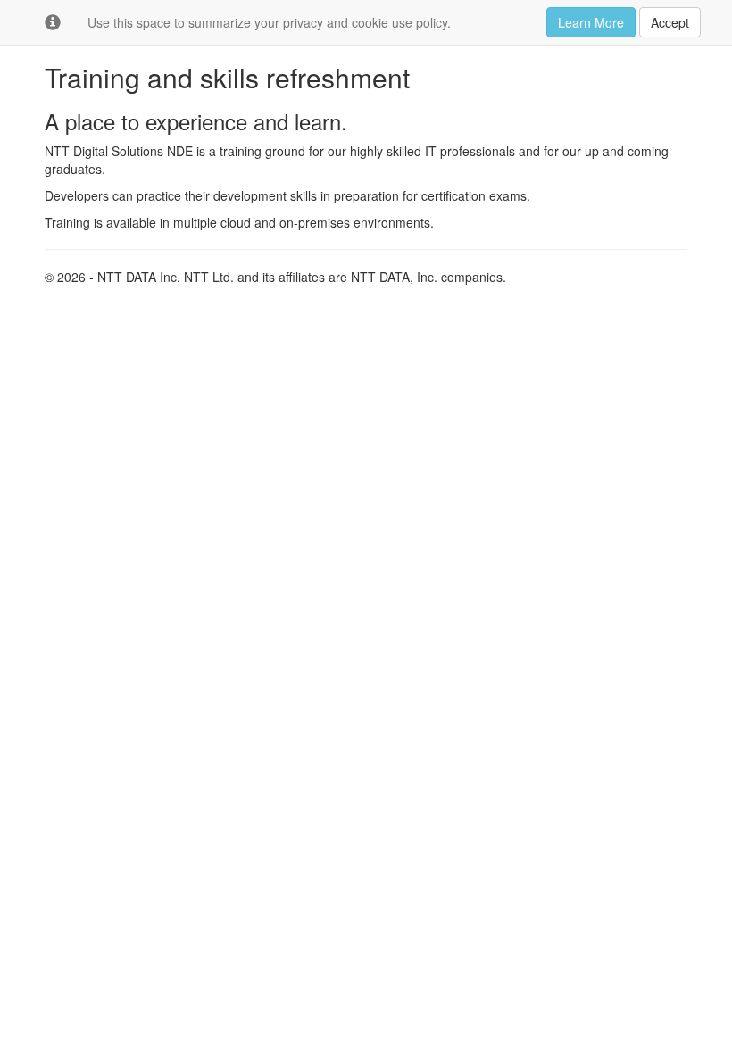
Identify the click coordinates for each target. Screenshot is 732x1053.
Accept (670, 22)
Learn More (591, 22)
